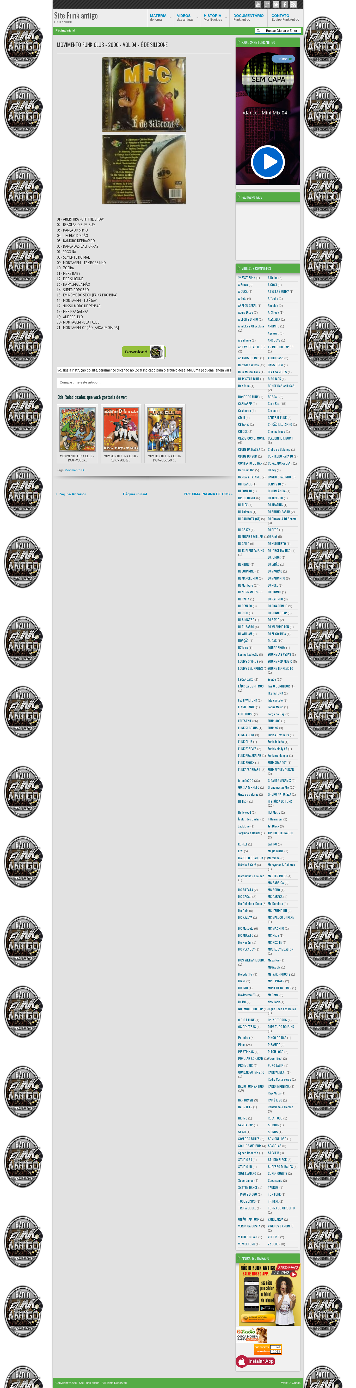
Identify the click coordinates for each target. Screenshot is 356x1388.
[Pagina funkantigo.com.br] (284, 4)
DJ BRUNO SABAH (279, 511)
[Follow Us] (276, 4)
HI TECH (243, 801)
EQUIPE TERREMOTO (280, 668)
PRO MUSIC (245, 1065)
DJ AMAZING (275, 504)
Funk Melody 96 (277, 748)
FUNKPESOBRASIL (249, 769)
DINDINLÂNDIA (277, 491)
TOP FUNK (274, 1194)
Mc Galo (243, 910)
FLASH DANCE (246, 707)
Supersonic (275, 1180)
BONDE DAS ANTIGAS (281, 385)
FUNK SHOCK (246, 762)
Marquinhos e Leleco (251, 876)
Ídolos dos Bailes (249, 819)
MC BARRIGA (276, 882)
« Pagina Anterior (71, 494)
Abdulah (273, 305)
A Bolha (273, 277)
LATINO (272, 844)
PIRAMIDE (274, 1044)
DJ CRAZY (244, 529)
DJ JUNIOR (274, 557)
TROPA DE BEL (247, 1208)
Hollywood (244, 812)
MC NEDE (273, 935)
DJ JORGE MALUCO (279, 550)
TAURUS (273, 1187)
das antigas (185, 17)
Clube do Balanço (279, 449)
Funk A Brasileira (278, 735)
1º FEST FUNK (246, 277)
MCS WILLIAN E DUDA (251, 960)
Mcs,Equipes (213, 17)
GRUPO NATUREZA (279, 794)
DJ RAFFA (243, 599)
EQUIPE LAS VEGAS (279, 654)
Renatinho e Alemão (280, 1107)
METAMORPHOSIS (279, 974)
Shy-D (242, 1132)
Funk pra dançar (278, 755)
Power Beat (275, 1058)
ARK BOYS (274, 340)
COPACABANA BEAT (280, 463)
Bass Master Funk (249, 372)
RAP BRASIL (245, 1100)
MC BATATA (245, 889)
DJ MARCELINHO (248, 578)
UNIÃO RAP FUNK (248, 1219)
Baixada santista (248, 365)
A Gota (242, 298)
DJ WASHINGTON (278, 626)
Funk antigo (249, 17)
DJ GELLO (243, 543)
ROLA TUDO (275, 1118)
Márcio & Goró (247, 864)
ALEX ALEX (274, 319)
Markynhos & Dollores (281, 864)
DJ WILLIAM (245, 633)
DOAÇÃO (243, 640)
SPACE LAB (274, 1145)
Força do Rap (276, 714)
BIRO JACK (274, 378)
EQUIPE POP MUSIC (280, 661)
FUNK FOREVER (247, 748)
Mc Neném (244, 942)
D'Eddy (272, 470)
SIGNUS (273, 1132)
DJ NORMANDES (248, 592)
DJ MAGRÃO (275, 571)
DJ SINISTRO (246, 619)
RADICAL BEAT (277, 1072)
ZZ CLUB (273, 1244)
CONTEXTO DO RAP (250, 463)
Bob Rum (244, 385)
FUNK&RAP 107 (277, 762)
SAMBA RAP (245, 1125)
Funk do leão (276, 741)
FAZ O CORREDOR (279, 686)
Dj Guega (294, 1382)
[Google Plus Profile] (267, 4)
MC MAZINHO (276, 928)
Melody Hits (245, 974)
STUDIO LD (245, 1166)
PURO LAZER (276, 1065)
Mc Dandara (275, 903)
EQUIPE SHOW (276, 647)
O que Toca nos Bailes (282, 1009)
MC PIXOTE (275, 942)
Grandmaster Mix (278, 787)
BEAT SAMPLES (277, 372)
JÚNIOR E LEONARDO (280, 833)
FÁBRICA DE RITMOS (251, 686)
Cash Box (274, 403)
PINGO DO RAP (277, 1037)
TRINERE (273, 1201)
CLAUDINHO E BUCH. (280, 438)
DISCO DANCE (246, 498)
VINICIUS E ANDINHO (280, 1226)
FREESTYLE (244, 721)
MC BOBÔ (274, 889)
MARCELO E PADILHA (250, 858)
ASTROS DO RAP (248, 358)
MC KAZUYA (245, 917)
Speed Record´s (248, 1152)
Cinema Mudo (276, 431)
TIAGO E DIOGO (247, 1194)
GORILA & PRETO (248, 787)
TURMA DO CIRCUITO (281, 1208)
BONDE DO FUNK (248, 396)
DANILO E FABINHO (279, 477)
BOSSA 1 (273, 396)
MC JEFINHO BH (277, 910)
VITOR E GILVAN (247, 1237)
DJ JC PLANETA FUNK (251, 550)
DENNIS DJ (274, 484)
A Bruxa (243, 284)
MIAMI (241, 981)
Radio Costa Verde (279, 1079)
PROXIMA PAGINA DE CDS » (208, 494)
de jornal (158, 17)
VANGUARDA (275, 1219)
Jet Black (273, 826)
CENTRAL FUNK (277, 417)
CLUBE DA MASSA (249, 449)
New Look (274, 1002)
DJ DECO (273, 529)
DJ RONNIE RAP (277, 613)
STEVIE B (273, 1152)
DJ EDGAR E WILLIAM (250, 536)
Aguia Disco (245, 312)
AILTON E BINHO (248, 319)
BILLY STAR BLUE (248, 378)
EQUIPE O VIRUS (248, 661)
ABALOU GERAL (247, 305)
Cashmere (244, 410)
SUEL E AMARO (247, 1173)
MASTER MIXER (277, 876)
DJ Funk (272, 536)
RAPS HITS (245, 1107)
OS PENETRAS (247, 1026)
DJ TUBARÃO (246, 626)
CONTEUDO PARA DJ (280, 456)
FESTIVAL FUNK (247, 700)
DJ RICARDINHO (277, 606)
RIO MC (242, 1118)
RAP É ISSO (275, 1100)
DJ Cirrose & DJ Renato (282, 518)
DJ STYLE (273, 619)
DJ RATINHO (275, 599)
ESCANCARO (246, 679)
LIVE (240, 851)
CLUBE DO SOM (247, 456)
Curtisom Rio (246, 470)
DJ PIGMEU (274, 592)
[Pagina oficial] (258, 4)
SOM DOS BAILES (249, 1138)
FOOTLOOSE (245, 714)
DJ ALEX (243, 504)
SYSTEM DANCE (247, 1187)
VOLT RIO (273, 1237)
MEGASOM (274, 967)
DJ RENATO (245, 606)
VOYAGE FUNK (246, 1244)
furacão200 (245, 780)
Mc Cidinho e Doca (250, 903)
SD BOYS (273, 1125)
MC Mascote (245, 928)
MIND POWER (276, 981)
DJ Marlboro (245, 585)
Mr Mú (242, 1002)
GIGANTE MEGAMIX (279, 780)
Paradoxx (244, 1037)
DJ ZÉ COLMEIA (277, 633)
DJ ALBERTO (275, 498)
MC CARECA (275, 896)
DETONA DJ (245, 491)
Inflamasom (275, 819)
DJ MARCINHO (276, 578)
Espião (272, 679)
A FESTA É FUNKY (278, 291)
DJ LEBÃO (273, 564)
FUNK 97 (273, 728)
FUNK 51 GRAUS (248, 728)
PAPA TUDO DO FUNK (281, 1026)
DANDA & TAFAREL (249, 477)
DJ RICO (243, 613)
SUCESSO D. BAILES (280, 1166)
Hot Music (274, 812)
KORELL (242, 844)
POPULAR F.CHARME (250, 1058)
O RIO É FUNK (246, 1020)
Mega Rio (274, 960)
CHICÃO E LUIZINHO (280, 424)
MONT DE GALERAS (279, 988)
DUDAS (272, 640)
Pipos (241, 1044)
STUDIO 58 (245, 1159)
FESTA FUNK (275, 693)
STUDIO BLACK (277, 1159)
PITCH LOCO (276, 1051)
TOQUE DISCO (247, 1201)
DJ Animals (245, 511)
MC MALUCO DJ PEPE (281, 917)
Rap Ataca (274, 1093)
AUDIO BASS (276, 358)
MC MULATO (245, 935)
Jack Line (244, 826)
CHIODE (243, 431)
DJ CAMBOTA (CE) (249, 518)
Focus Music (275, 707)
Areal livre (244, 340)
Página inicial (65, 30)
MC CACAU (244, 896)
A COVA (272, 284)
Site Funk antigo (76, 15)
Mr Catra (273, 995)
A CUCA (243, 291)
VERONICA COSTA (249, 1226)
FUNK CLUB (245, 741)
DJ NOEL (273, 585)
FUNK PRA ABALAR (249, 755)
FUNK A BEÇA (246, 735)
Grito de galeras (248, 794)
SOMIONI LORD (277, 1138)
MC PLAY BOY (246, 949)
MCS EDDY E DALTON (280, 949)
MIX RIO (243, 988)
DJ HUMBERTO (277, 543)
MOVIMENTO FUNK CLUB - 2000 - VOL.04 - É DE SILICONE (112, 44)
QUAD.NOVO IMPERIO (251, 1072)
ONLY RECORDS (277, 1020)
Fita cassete (275, 700)
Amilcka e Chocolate (251, 326)
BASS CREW (275, 365)
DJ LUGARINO (246, 571)
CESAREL (243, 424)
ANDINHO (273, 326)
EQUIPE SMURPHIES (250, 668)
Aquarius (273, 333)
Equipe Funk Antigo (285, 17)
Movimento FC (75, 470)
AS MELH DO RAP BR (280, 347)
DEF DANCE (245, 484)
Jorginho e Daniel (249, 833)
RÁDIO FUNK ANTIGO (251, 1086)
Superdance (246, 1180)
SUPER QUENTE (277, 1173)
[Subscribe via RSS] (293, 4)
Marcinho (274, 858)
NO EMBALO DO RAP (250, 1009)
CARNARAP (245, 403)
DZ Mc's (243, 647)
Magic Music (276, 851)
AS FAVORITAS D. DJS (251, 347)
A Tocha (273, 298)
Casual (272, 410)
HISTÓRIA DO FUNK (280, 801)
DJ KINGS (244, 564)
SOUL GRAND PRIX (249, 1145)
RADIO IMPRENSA (279, 1086)
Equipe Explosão (248, 654)
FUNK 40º (274, 721)
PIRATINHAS (246, 1051)
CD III (241, 417)
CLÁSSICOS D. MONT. (251, 438)
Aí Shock (273, 312)
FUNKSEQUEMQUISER (281, 769)
